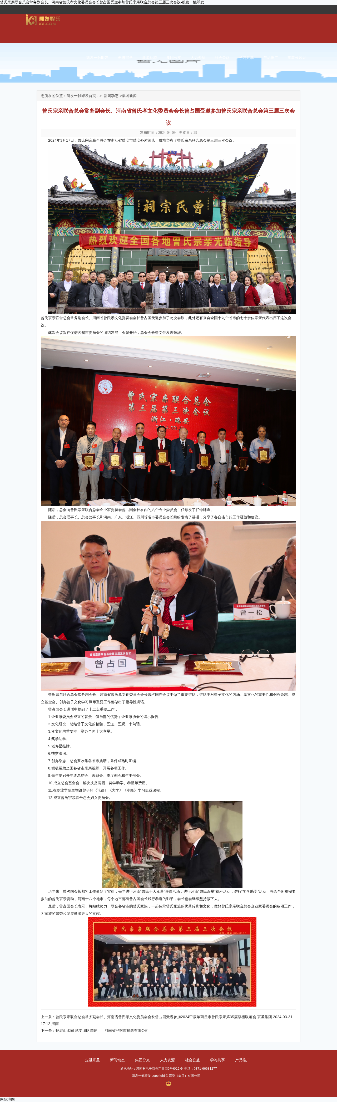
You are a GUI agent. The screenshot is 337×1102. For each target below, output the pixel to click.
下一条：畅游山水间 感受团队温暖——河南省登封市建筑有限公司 (95, 1030)
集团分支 (173, 57)
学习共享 (246, 57)
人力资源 (198, 57)
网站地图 (7, 1099)
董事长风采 (297, 57)
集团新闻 (129, 96)
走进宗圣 (125, 57)
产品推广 (270, 57)
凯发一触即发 (97, 57)
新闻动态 (149, 57)
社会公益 (222, 57)
